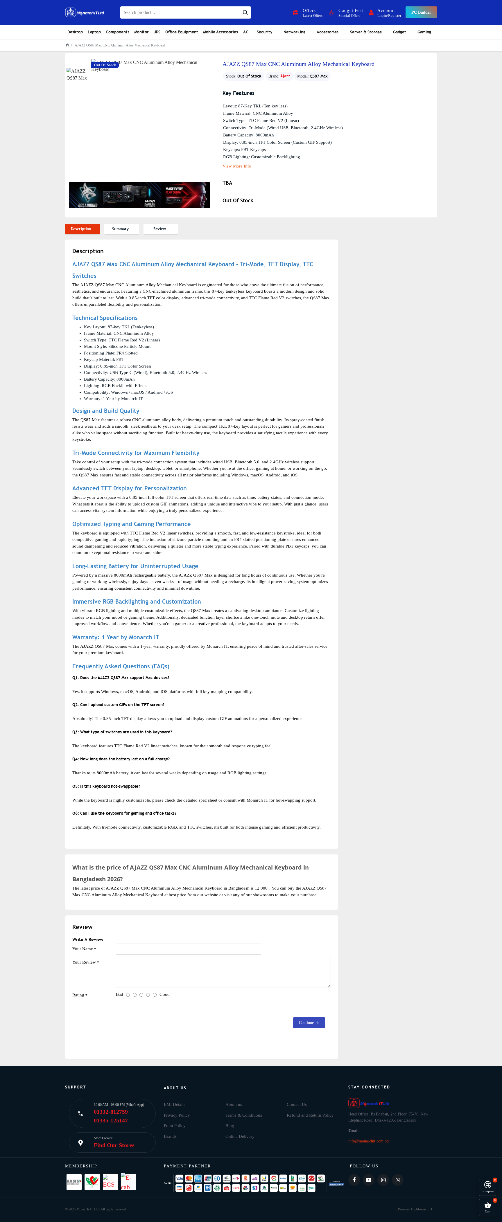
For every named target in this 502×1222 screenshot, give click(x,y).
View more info (237, 166)
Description (81, 228)
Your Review (84, 962)
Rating (78, 995)
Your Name (82, 948)
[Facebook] (354, 1180)
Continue (306, 1023)
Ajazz (285, 75)
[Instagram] (383, 1180)
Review (159, 228)
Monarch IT (424, 1209)
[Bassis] (74, 1182)
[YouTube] (368, 1180)
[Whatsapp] (398, 1180)
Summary (120, 228)
